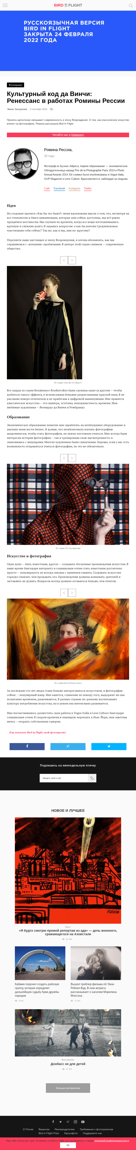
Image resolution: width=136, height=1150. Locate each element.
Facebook (59, 188)
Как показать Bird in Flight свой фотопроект (38, 732)
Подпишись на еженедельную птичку (68, 765)
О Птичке (28, 1129)
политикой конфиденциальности (111, 1140)
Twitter (88, 188)
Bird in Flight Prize (49, 1133)
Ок (68, 1145)
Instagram (77, 134)
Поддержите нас (92, 1133)
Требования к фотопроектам (96, 1129)
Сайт (47, 188)
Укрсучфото (71, 1133)
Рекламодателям (65, 1129)
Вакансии (44, 1129)
